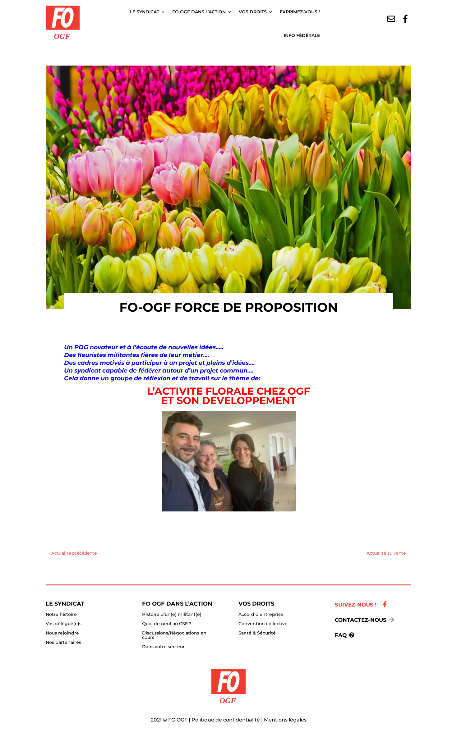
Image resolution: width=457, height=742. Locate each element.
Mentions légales (285, 720)
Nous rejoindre (62, 633)
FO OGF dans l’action (199, 12)
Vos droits (253, 12)
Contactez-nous (360, 620)
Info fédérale (302, 35)
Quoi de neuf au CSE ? (167, 623)
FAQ (341, 635)
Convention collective (263, 623)
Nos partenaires (63, 642)
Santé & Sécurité (257, 633)
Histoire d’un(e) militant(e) (171, 614)
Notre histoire (61, 614)
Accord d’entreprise (260, 614)
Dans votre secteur (163, 646)
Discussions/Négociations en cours (174, 635)
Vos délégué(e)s (63, 623)
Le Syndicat (144, 12)
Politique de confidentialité (226, 720)
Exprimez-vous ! (300, 12)
